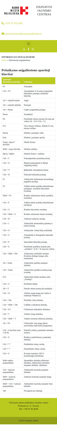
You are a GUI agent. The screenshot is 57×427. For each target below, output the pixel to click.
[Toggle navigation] (28, 43)
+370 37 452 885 (14, 23)
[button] (33, 49)
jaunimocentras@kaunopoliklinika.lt (23, 33)
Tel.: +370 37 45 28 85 (28, 409)
